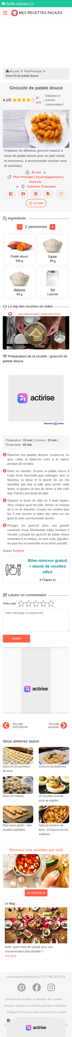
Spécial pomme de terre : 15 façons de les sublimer (53, 830)
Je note (38, 203)
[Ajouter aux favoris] (61, 194)
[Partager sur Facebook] (23, 194)
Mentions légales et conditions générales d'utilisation (35, 1005)
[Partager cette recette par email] (10, 194)
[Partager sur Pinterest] (36, 194)
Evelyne (18, 550)
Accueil (14, 71)
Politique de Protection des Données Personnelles (37, 1012)
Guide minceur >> (20, 3)
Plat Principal (33, 71)
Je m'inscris (35, 892)
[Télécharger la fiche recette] (48, 194)
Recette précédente (20, 726)
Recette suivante (53, 726)
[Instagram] (51, 987)
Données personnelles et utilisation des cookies (33, 999)
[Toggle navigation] (5, 12)
